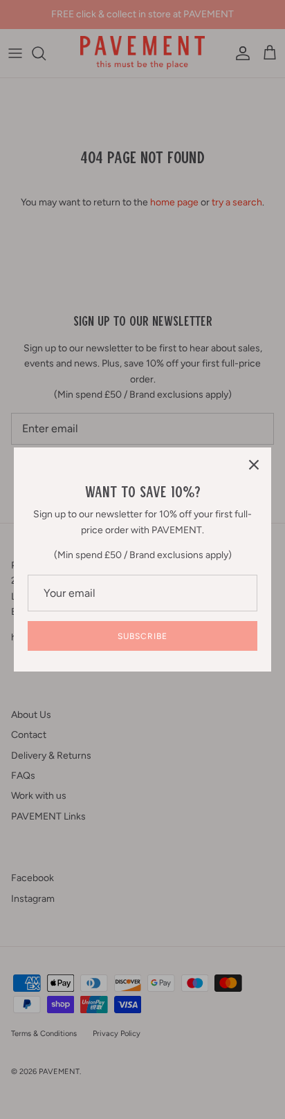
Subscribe (142, 636)
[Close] (254, 465)
